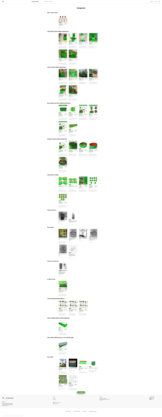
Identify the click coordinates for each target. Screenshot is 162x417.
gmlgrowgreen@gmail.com (57, 402)
